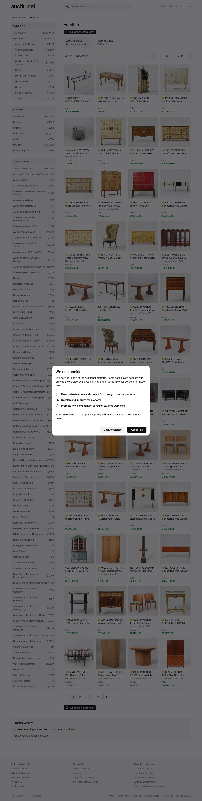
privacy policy (93, 414)
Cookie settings (113, 429)
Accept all (137, 429)
